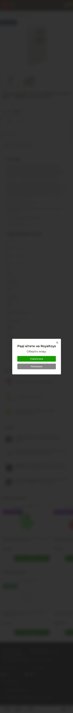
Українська (36, 358)
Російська (36, 366)
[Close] (57, 342)
